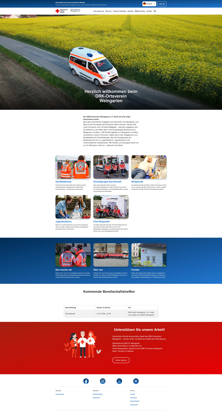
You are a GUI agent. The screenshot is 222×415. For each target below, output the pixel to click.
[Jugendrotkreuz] (73, 207)
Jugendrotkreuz (64, 221)
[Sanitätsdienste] (73, 167)
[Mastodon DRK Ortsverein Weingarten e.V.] (136, 381)
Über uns (108, 11)
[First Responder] (111, 207)
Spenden (130, 11)
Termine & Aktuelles (119, 11)
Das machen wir (99, 11)
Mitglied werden (140, 11)
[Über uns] (111, 255)
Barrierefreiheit (134, 401)
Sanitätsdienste (63, 181)
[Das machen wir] (73, 255)
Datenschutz (134, 404)
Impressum (133, 398)
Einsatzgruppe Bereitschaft (107, 181)
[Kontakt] (148, 255)
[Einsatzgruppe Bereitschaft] (111, 167)
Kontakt (149, 11)
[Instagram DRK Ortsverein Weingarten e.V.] (102, 381)
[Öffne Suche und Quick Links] (154, 11)
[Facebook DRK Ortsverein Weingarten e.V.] (86, 381)
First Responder (101, 221)
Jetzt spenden (60, 394)
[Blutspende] (148, 167)
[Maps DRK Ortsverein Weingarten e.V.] (119, 381)
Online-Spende (121, 360)
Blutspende (137, 181)
